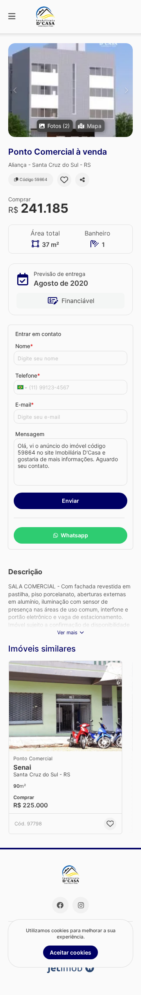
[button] (70, 90)
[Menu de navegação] (11, 16)
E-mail (24, 404)
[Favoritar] (64, 180)
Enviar (70, 500)
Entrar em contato (38, 333)
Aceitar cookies (70, 952)
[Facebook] (60, 905)
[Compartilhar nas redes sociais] (82, 180)
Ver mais (67, 632)
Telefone (27, 375)
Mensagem (29, 434)
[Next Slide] (126, 90)
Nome (24, 346)
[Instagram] (80, 905)
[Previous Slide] (14, 90)
